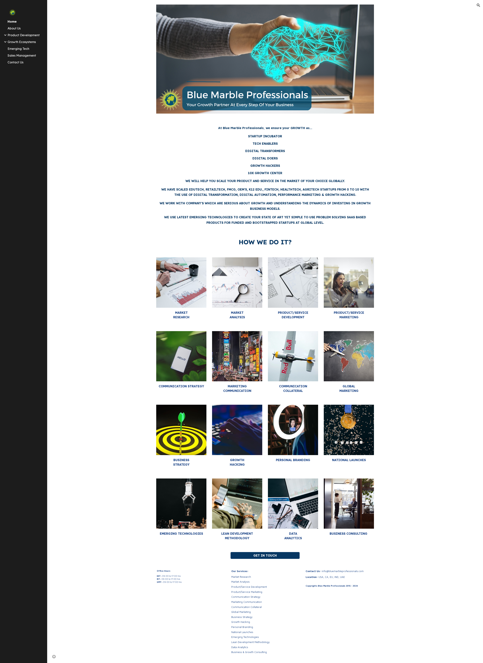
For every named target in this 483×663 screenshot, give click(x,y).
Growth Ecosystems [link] (22, 42)
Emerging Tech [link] (18, 49)
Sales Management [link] (22, 55)
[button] (478, 5)
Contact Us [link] (15, 62)
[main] (265, 175)
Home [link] (12, 21)
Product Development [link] (24, 35)
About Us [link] (14, 28)
